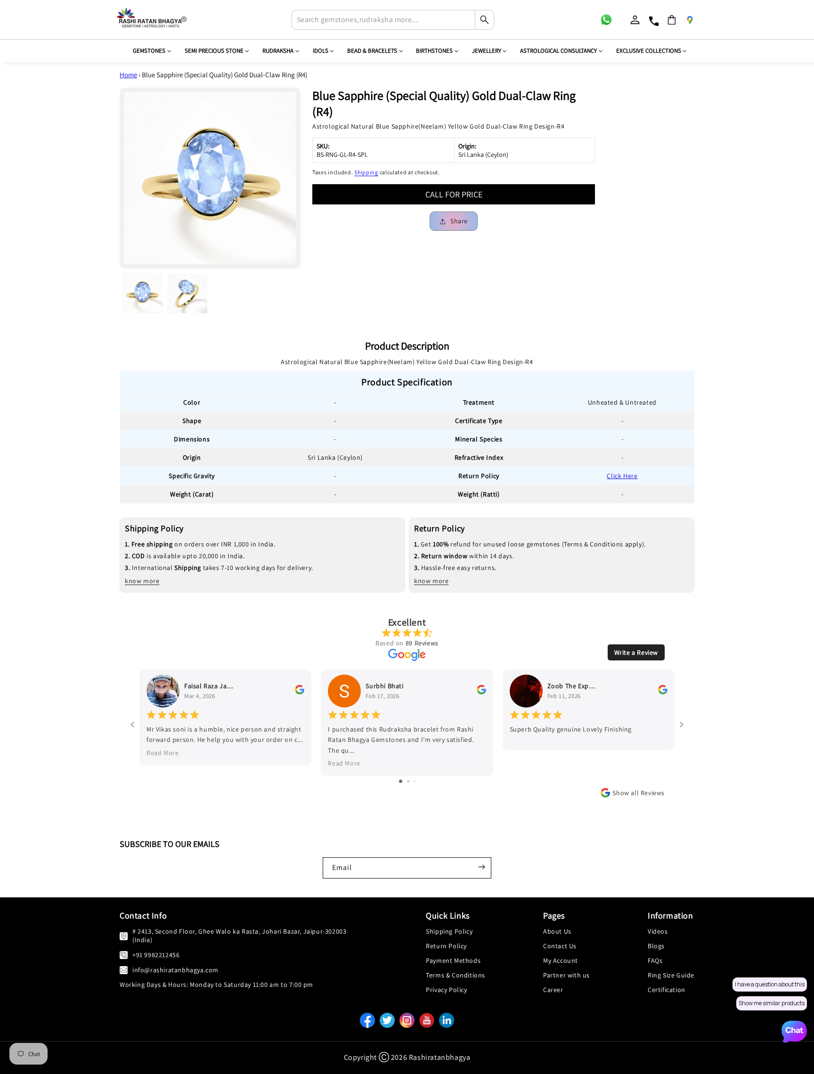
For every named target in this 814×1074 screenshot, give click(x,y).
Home (128, 74)
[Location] (689, 19)
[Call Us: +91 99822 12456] (124, 954)
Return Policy (446, 946)
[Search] (484, 19)
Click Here (622, 476)
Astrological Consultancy (558, 51)
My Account (560, 960)
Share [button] (459, 221)
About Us (557, 931)
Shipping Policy (449, 931)
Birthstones (434, 51)
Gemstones (149, 51)
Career (553, 989)
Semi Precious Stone (214, 51)
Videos (658, 931)
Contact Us (560, 946)
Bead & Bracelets (372, 51)
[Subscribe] (481, 866)
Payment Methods (453, 960)
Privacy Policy (446, 989)
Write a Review (636, 652)
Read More (163, 753)
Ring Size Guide (671, 975)
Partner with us (566, 975)
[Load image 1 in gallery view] (142, 293)
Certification (666, 989)
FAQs (655, 960)
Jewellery (486, 51)
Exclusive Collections (648, 51)
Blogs (656, 946)
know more (142, 581)
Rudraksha (277, 51)
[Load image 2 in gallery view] (187, 293)
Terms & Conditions (455, 975)
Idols (320, 51)
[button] (672, 20)
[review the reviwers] (299, 692)
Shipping (366, 172)
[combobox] (393, 19)
